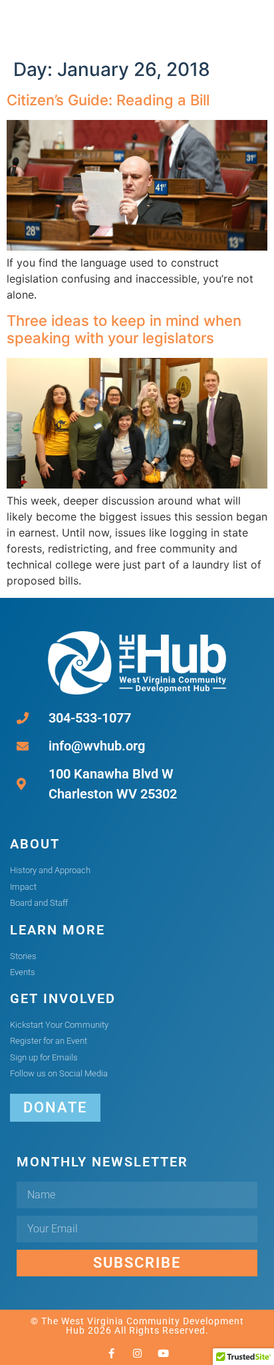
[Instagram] (137, 1353)
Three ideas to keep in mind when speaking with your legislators (124, 329)
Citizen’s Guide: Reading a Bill (108, 100)
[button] (219, 26)
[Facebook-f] (111, 1353)
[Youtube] (163, 1353)
